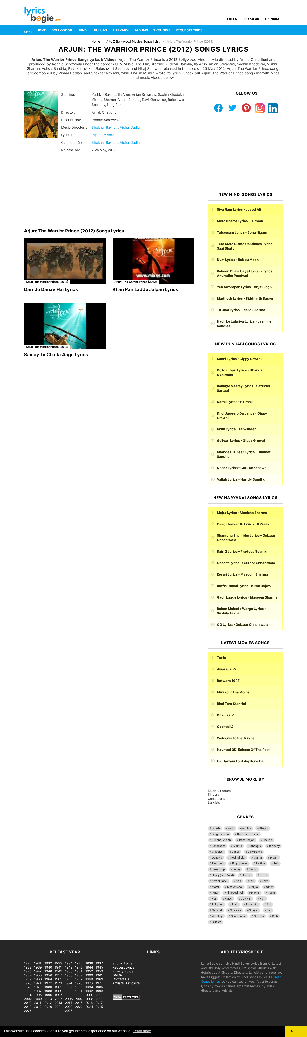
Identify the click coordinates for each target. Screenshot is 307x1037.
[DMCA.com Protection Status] (126, 999)
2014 (68, 1003)
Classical (217, 851)
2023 (79, 1007)
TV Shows (161, 30)
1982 (68, 987)
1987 (38, 991)
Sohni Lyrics (239, 359)
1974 (68, 983)
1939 (38, 967)
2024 (89, 1007)
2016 (89, 1003)
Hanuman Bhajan (248, 834)
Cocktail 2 (225, 727)
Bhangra (255, 846)
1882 (27, 963)
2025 (99, 1007)
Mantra (237, 846)
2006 (69, 999)
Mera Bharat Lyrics (240, 221)
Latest (233, 19)
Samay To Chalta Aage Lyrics (56, 354)
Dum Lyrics (238, 260)
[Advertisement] (109, 192)
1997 (58, 995)
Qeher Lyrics (242, 468)
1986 (28, 991)
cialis (22, 938)
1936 (89, 963)
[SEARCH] (280, 30)
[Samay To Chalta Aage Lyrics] (65, 326)
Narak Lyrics (235, 402)
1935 (79, 963)
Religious (217, 904)
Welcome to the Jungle (235, 738)
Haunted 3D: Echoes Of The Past (243, 750)
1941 (58, 967)
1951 (78, 971)
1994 (28, 995)
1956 (48, 975)
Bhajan (263, 828)
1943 (79, 967)
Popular (251, 19)
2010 (27, 1003)
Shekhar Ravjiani (105, 127)
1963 (38, 979)
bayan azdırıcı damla (42, 938)
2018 (27, 1007)
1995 (38, 995)
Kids (238, 881)
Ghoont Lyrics (246, 563)
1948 (48, 971)
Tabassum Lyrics (242, 232)
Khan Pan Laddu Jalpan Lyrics (145, 289)
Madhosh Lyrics (245, 298)
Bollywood (62, 30)
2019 (38, 1007)
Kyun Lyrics (236, 429)
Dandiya (217, 857)
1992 (89, 991)
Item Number (219, 881)
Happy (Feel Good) (223, 875)
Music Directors (219, 791)
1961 (99, 975)
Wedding (217, 916)
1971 (37, 983)
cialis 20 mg (9, 938)
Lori (251, 881)
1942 (68, 967)
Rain (262, 898)
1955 (38, 975)
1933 (58, 963)
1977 (99, 983)
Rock (235, 904)
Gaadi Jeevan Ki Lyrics (243, 524)
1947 (38, 971)
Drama (258, 857)
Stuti (275, 916)
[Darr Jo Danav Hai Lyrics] (65, 261)
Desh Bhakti (237, 857)
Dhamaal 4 (225, 715)
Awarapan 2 (226, 669)
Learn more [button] (142, 1031)
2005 (58, 999)
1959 (79, 975)
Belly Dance (255, 851)
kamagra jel (79, 938)
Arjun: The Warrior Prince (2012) (47, 281)
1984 (89, 987)
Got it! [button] (296, 1031)
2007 (79, 999)
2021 (58, 1007)
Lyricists (214, 802)
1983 (79, 987)
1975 (78, 983)
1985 (99, 987)
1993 (99, 991)
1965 (58, 979)
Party (215, 892)
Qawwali (246, 898)
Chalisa (267, 840)
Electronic (218, 863)
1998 (69, 995)
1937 (99, 963)
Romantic (252, 904)
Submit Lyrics (122, 963)
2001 (99, 995)
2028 (69, 1010)
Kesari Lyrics (242, 574)
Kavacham (218, 846)
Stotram (259, 916)
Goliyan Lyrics (241, 440)
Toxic (221, 658)
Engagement (240, 863)
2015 (78, 1003)
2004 (48, 999)
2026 (28, 1010)
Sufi (269, 910)
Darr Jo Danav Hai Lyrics (51, 289)
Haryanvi (121, 30)
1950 (69, 971)
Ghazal (253, 869)
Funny (236, 869)
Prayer (228, 898)
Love (265, 881)
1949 (58, 971)
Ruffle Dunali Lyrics (244, 586)
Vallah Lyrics (241, 479)
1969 (99, 979)
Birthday (274, 846)
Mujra (254, 887)
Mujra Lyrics (242, 513)
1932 (48, 963)
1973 (58, 983)
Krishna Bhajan (221, 840)
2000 (89, 995)
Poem (271, 892)
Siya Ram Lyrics (239, 209)
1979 (38, 987)
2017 (99, 1003)
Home (41, 30)
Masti (215, 887)
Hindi (83, 30)
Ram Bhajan (246, 840)
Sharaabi (235, 910)
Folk (276, 863)
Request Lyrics (189, 30)
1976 (89, 983)
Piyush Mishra (103, 135)
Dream (274, 857)
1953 (99, 971)
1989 (58, 991)
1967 (78, 979)
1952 (89, 971)
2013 (58, 1003)
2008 (89, 999)
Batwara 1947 (228, 681)
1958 (69, 975)
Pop (214, 898)
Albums (141, 30)
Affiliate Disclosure (126, 983)
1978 (27, 987)
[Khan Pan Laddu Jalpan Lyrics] (153, 261)
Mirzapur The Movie (233, 692)
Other (269, 887)
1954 (28, 975)
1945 (99, 967)
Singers (213, 794)
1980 (48, 987)
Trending (273, 19)
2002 (28, 999)
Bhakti (216, 828)
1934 (69, 963)
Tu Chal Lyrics (241, 310)
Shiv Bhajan (238, 916)
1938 (28, 967)
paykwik (64, 938)
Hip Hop (246, 875)
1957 (58, 975)
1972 (48, 983)
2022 (68, 1007)
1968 (89, 979)
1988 (48, 991)
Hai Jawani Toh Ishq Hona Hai (240, 761)
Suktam (216, 922)
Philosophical (235, 892)
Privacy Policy (123, 971)
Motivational (234, 887)
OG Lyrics (242, 624)
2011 (37, 1003)
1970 (27, 983)
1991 (78, 991)
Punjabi (101, 30)
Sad (268, 904)
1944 (89, 967)
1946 (28, 971)
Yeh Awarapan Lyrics (244, 287)
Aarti (231, 828)
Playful (255, 892)
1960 (89, 975)
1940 (48, 967)
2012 (48, 1003)
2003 (38, 999)
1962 (27, 979)
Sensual (217, 910)
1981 (58, 987)
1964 (48, 979)
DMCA (117, 975)
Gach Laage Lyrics (247, 597)
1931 (37, 963)
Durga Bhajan (220, 834)
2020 (48, 1007)
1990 (69, 991)
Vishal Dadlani (131, 127)
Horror (263, 875)
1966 (69, 979)
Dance (235, 851)
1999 (79, 995)
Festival (260, 863)
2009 (99, 999)
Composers (216, 798)
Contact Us (121, 979)
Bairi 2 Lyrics (242, 551)
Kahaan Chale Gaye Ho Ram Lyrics (246, 273)
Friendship (218, 869)
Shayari (253, 910)
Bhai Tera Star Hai (231, 704)
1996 (48, 995)
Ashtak (246, 828)
